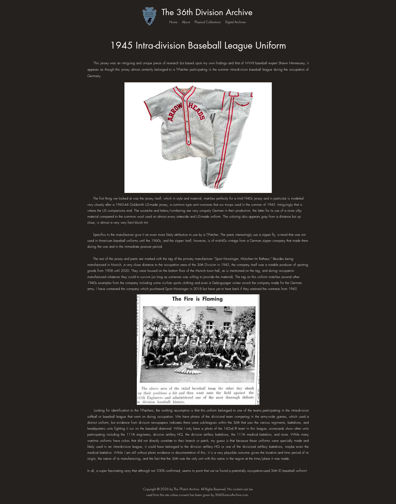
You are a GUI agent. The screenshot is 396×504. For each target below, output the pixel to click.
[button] (198, 137)
